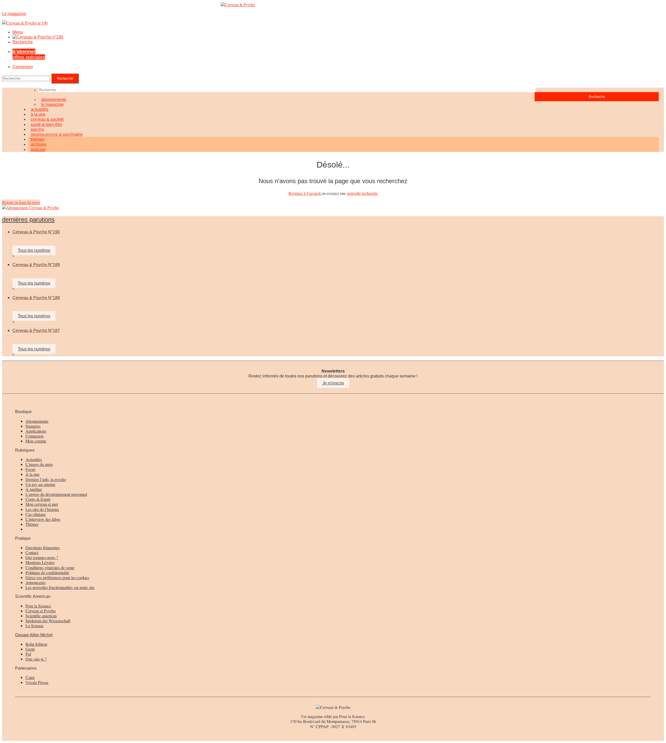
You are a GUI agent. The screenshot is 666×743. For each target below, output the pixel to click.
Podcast (38, 149)
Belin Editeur (36, 644)
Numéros (33, 426)
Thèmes (32, 524)
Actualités (33, 459)
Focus (30, 469)
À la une (32, 474)
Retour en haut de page (21, 202)
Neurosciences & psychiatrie (57, 134)
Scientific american (41, 615)
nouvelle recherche (362, 193)
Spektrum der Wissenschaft (47, 620)
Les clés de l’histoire (42, 509)
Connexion (22, 67)
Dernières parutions (28, 219)
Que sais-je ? (36, 659)
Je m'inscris (333, 383)
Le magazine (52, 104)
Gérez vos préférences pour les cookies (57, 577)
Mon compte (35, 441)
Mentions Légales (40, 562)
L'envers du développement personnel (56, 494)
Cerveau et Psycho (40, 610)
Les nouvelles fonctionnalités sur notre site (59, 587)
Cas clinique (35, 514)
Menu (17, 32)
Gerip (30, 649)
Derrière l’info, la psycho (45, 479)
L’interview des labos (42, 519)
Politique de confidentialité (47, 572)
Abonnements (36, 421)
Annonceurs (35, 582)
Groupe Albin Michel (34, 635)
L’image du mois (39, 464)
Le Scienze (34, 625)
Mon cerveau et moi (41, 504)
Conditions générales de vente (49, 567)
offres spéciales (28, 54)
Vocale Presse (36, 682)
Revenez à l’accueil (305, 193)
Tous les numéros (34, 250)
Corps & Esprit (37, 499)
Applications (35, 431)
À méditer (33, 489)
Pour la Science (38, 606)
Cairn (30, 677)
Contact (31, 552)
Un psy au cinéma (40, 484)
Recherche (22, 42)
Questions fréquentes (42, 547)
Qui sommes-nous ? (41, 557)
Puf (28, 654)
